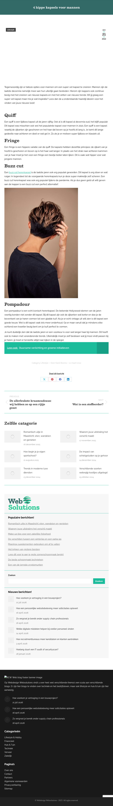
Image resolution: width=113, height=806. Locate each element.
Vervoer (8, 752)
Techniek (8, 748)
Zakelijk (8, 756)
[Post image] (12, 437)
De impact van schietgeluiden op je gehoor (93, 453)
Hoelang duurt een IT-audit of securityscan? (37, 649)
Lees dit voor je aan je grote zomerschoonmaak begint (36, 554)
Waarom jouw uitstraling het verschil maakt (93, 434)
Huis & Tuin (9, 745)
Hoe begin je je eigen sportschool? (34, 453)
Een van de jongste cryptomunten (25, 564)
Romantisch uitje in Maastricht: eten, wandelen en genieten (37, 436)
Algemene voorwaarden (15, 781)
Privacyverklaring (12, 785)
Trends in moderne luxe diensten (36, 470)
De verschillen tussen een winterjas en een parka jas (34, 539)
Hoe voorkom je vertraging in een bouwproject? (39, 598)
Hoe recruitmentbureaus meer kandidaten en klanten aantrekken (47, 639)
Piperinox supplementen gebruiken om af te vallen (34, 544)
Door (59, 363)
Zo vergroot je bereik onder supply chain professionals (42, 618)
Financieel (9, 741)
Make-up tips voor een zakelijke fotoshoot (29, 534)
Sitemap (8, 788)
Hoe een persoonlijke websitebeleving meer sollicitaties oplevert (47, 608)
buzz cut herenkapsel (20, 172)
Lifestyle (10, 30)
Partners (8, 777)
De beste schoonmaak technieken (25, 559)
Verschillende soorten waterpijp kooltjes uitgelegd (93, 470)
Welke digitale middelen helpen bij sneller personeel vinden (45, 629)
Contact (8, 774)
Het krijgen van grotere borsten (24, 549)
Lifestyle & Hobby (13, 737)
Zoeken (11, 575)
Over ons (8, 770)
